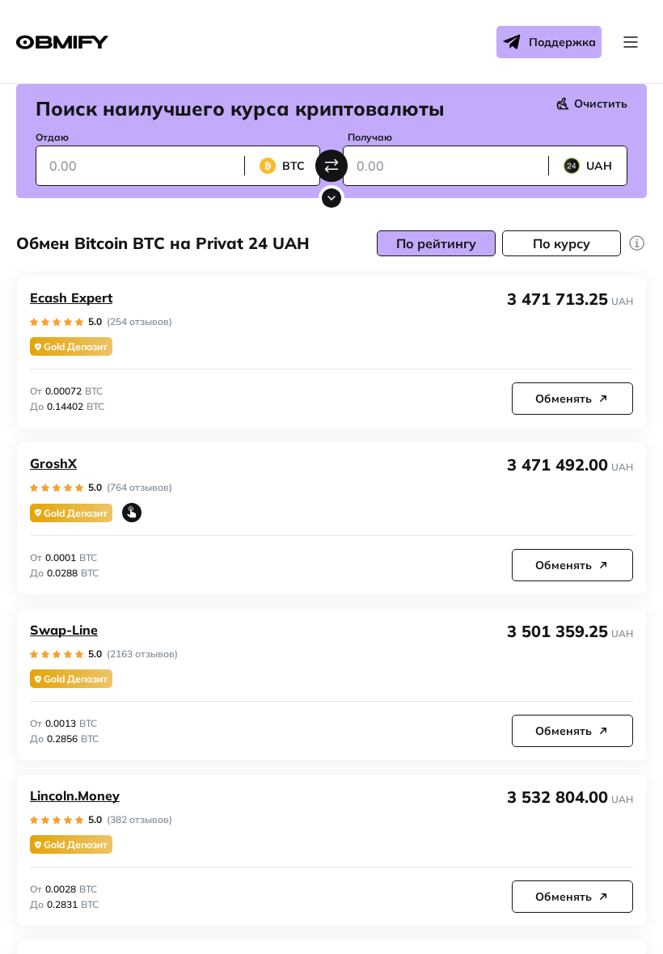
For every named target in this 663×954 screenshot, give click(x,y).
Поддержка (562, 42)
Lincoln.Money (75, 795)
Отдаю (52, 137)
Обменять (563, 398)
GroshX (53, 463)
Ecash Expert (71, 297)
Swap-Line (64, 630)
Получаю (370, 137)
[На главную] (62, 42)
